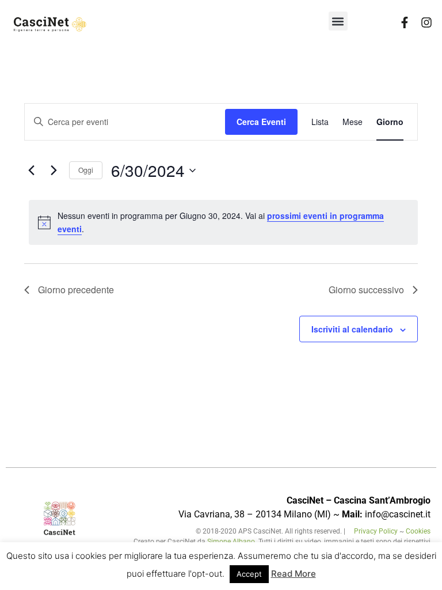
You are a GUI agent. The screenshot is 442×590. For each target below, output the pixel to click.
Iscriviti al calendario (352, 329)
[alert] (223, 222)
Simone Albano (231, 542)
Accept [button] (249, 573)
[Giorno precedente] (31, 170)
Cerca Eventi (261, 121)
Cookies (418, 531)
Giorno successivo (366, 289)
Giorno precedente (76, 289)
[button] (338, 21)
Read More (293, 573)
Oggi (85, 170)
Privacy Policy (376, 531)
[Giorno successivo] (53, 170)
